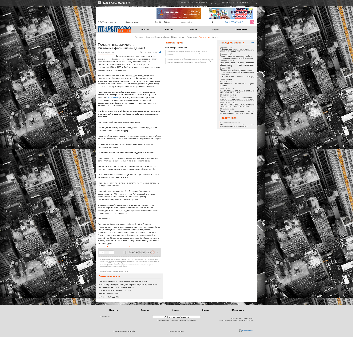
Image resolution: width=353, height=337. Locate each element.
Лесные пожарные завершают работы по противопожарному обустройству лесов (237, 57)
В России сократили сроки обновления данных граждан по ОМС (237, 50)
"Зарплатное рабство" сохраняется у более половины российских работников (237, 71)
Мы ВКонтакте (200, 3)
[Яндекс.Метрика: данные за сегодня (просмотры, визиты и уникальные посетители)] (246, 330)
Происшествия (178, 37)
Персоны (169, 29)
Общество (139, 37)
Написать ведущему (186, 3)
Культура (150, 37)
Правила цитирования (176, 331)
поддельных (113, 97)
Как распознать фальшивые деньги (115, 290)
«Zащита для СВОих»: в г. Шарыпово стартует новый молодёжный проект (237, 105)
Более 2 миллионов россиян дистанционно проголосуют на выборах (237, 112)
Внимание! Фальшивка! (109, 293)
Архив (214, 37)
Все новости (204, 37)
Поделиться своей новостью (177, 317)
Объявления (241, 29)
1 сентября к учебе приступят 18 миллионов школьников (237, 91)
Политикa (159, 37)
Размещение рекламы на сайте (124, 331)
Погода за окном (131, 22)
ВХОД (227, 22)
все (252, 42)
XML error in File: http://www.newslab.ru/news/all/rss (237, 125)
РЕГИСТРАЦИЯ (237, 22)
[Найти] (212, 22)
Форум (215, 29)
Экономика (192, 37)
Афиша (193, 29)
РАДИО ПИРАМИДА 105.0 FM (117, 3)
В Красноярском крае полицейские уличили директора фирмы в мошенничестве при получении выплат (128, 286)
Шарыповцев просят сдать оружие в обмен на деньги (123, 281)
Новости (145, 29)
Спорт (168, 37)
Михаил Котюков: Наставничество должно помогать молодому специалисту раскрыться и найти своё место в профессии (237, 100)
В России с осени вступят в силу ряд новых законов (237, 77)
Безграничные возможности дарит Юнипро (237, 84)
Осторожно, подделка (109, 296)
